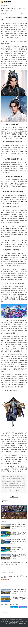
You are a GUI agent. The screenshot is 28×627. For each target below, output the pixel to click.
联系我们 (12, 619)
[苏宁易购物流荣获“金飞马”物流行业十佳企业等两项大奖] (5, 534)
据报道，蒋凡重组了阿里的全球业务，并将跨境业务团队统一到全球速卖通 (18, 525)
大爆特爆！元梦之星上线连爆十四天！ (11, 604)
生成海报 (5, 501)
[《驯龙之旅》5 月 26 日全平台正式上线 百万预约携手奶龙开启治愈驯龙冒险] (14, 568)
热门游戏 (22, 14)
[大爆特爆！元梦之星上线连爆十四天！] (14, 609)
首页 (2, 5)
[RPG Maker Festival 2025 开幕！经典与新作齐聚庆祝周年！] (14, 582)
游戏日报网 (3, 14)
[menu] (25, 2)
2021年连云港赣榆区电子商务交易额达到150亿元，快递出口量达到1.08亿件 (18, 540)
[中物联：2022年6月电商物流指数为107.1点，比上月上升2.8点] (5, 599)
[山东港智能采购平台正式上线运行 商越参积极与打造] (5, 549)
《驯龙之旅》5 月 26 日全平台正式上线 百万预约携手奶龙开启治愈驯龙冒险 (14, 563)
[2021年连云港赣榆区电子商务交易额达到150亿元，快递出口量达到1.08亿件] (5, 541)
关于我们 (7, 619)
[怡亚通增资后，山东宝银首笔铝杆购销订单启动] (5, 556)
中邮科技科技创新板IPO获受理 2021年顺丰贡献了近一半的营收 (18, 590)
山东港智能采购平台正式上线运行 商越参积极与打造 (18, 548)
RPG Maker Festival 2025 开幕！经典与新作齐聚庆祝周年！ (14, 577)
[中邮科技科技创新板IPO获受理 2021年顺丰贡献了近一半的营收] (5, 591)
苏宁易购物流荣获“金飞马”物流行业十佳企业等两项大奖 (18, 533)
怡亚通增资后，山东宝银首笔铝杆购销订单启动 (18, 555)
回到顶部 (24, 619)
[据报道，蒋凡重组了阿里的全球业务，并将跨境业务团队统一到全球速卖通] (5, 526)
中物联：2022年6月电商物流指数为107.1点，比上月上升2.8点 (18, 598)
